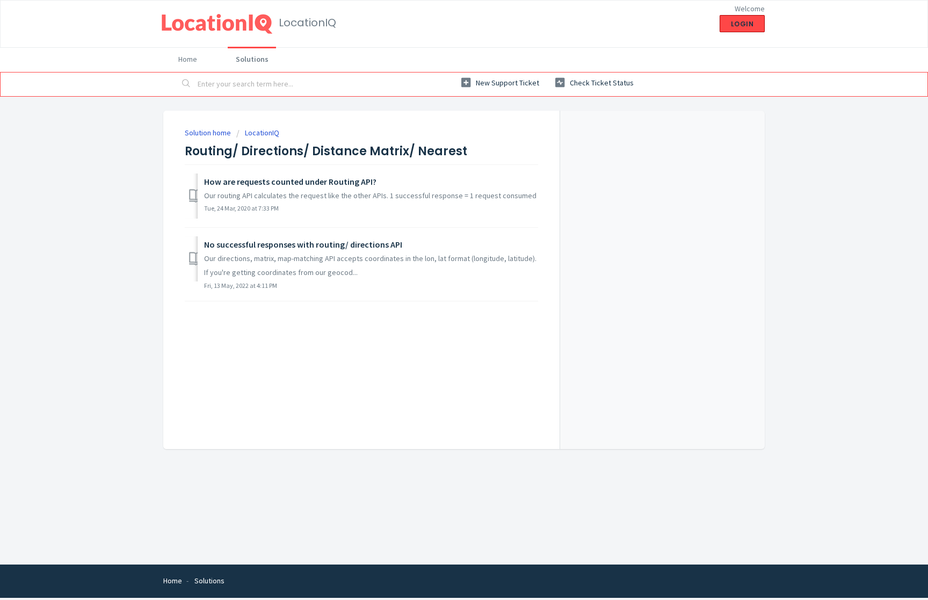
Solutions (252, 59)
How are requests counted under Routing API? (290, 181)
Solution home (209, 133)
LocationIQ (262, 133)
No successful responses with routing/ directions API (303, 244)
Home (187, 59)
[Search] (186, 84)
